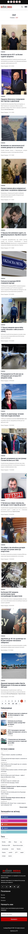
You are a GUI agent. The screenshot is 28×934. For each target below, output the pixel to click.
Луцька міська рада (18, 845)
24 (16, 703)
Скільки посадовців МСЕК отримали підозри (11, 282)
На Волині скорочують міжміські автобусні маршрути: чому (17, 714)
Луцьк (15, 842)
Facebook (5, 817)
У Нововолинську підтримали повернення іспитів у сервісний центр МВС (17, 741)
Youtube (5, 824)
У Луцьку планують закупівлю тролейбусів (11, 754)
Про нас (3, 895)
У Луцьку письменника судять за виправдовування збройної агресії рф (13, 235)
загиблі (10, 852)
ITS (17, 930)
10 (9, 703)
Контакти (3, 900)
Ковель (4, 852)
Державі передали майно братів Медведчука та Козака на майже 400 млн (13, 685)
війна (10, 842)
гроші (12, 849)
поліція (3, 856)
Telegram (5, 828)
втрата (10, 856)
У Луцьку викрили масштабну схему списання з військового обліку (12, 329)
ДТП (16, 852)
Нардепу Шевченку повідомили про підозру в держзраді (12, 100)
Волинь (4, 842)
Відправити (14, 919)
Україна (18, 849)
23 (13, 703)
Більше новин (23, 807)
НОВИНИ (3, 51)
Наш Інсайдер (4, 650)
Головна (12, 17)
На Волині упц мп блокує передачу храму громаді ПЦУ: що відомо (16, 722)
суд (21, 842)
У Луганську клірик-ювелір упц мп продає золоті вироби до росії (13, 504)
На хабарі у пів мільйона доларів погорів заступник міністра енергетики (13, 549)
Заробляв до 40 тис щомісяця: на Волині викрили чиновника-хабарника (13, 640)
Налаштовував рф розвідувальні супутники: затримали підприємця (13, 189)
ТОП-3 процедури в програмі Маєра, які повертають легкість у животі (17, 731)
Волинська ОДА (6, 845)
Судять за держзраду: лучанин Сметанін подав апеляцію (12, 415)
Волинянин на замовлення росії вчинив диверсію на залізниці (12, 146)
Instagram (5, 820)
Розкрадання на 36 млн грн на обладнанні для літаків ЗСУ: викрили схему (12, 376)
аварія (21, 852)
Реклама (3, 897)
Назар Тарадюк (4, 66)
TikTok (4, 831)
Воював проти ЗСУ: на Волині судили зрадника (12, 55)
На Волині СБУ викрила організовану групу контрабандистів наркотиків (11, 594)
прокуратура (5, 849)
